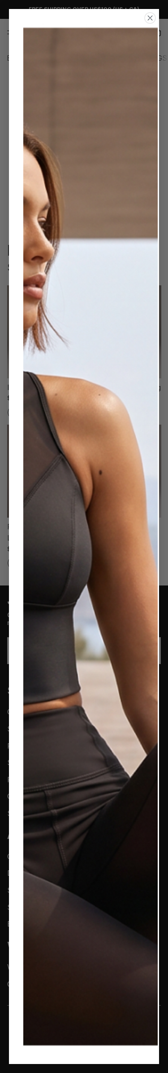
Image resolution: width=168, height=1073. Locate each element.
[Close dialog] (150, 18)
